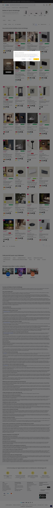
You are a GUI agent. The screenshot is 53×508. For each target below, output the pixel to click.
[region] (26, 56)
